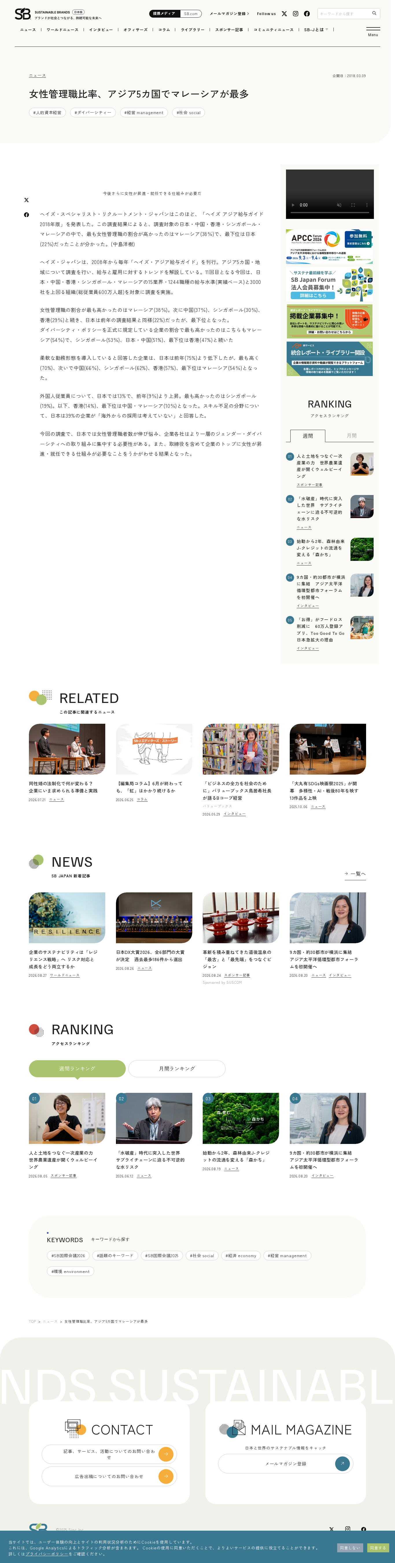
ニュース (28, 29)
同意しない (350, 1548)
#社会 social (189, 112)
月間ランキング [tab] (177, 1068)
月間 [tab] (352, 435)
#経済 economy (241, 1255)
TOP (32, 1321)
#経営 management (144, 112)
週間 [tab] (308, 435)
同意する (378, 1548)
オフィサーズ (135, 29)
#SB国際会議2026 (68, 1255)
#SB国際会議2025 (162, 1255)
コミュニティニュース (274, 29)
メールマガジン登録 (228, 13)
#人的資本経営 (47, 112)
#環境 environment (70, 1271)
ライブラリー (193, 29)
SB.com (191, 13)
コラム (164, 29)
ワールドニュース (63, 29)
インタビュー (101, 29)
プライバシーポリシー (47, 1554)
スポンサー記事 (229, 29)
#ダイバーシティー (93, 112)
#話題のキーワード (115, 1255)
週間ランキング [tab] (77, 1068)
